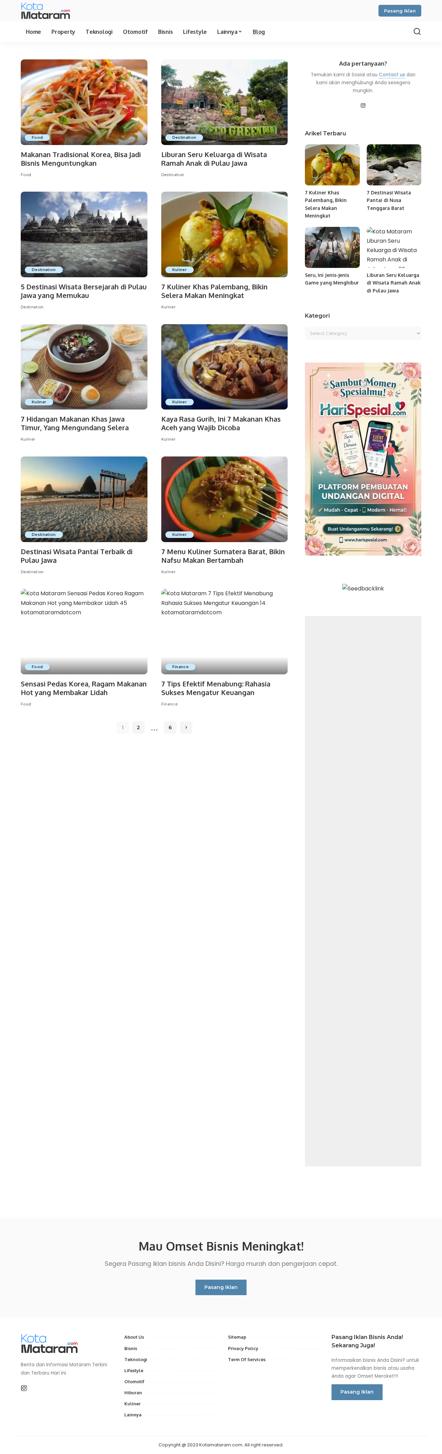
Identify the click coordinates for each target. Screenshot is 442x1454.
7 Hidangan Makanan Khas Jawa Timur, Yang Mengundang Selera (75, 423)
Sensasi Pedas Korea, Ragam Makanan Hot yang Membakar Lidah (84, 688)
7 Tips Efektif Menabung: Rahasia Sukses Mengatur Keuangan (215, 688)
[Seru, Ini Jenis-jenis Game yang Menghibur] (332, 247)
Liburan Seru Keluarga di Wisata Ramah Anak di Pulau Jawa (214, 158)
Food (37, 137)
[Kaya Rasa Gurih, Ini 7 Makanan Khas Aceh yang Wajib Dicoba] (224, 367)
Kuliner (179, 269)
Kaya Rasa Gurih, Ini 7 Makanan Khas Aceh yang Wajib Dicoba (221, 423)
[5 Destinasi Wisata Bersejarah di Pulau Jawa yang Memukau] (84, 234)
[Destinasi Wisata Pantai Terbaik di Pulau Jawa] (84, 499)
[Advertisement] (363, 891)
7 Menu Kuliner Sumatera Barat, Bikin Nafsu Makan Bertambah (223, 556)
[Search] (417, 31)
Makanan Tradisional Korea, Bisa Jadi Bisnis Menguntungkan (81, 158)
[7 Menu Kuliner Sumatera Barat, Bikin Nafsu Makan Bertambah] (224, 499)
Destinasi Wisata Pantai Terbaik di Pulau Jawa (77, 556)
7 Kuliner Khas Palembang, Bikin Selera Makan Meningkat (214, 291)
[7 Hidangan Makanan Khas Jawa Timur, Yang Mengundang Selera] (84, 367)
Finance (180, 666)
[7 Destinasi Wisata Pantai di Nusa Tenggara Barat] (394, 164)
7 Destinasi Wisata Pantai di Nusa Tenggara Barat (389, 200)
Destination (184, 137)
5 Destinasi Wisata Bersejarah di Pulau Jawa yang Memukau (84, 291)
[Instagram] (363, 106)
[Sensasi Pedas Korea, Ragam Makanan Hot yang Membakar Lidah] (84, 631)
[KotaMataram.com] (47, 11)
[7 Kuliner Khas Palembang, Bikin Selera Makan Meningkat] (224, 234)
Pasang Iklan (400, 10)
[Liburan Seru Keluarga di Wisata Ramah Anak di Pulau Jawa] (224, 102)
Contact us (392, 74)
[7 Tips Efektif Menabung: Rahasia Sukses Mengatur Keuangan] (224, 631)
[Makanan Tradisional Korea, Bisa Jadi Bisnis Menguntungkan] (84, 102)
